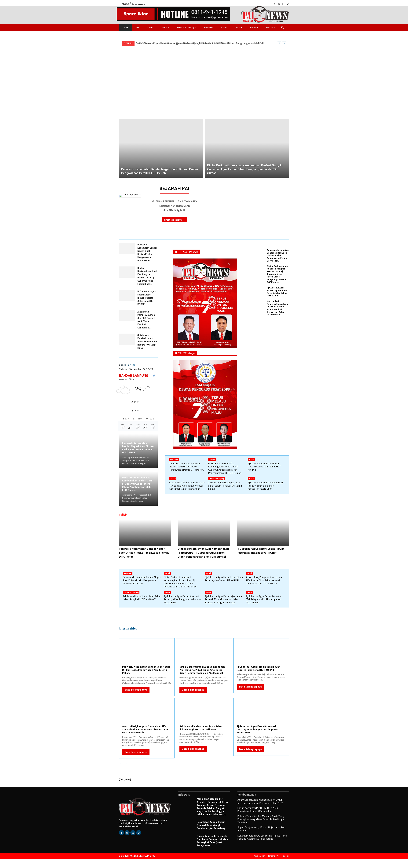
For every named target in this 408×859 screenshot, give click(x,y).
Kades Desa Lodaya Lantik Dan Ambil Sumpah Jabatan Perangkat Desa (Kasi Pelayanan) (212, 841)
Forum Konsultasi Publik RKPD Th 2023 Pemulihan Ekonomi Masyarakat (257, 810)
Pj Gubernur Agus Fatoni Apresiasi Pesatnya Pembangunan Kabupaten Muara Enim (265, 485)
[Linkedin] (283, 3)
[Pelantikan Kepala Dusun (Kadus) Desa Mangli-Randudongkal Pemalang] (186, 825)
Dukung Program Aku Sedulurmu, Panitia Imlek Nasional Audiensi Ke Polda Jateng (262, 837)
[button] (282, 27)
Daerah (212, 460)
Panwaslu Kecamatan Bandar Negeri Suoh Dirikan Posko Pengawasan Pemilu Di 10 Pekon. (138, 448)
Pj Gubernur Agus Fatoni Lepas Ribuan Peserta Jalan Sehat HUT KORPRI (179, 43)
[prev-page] (121, 764)
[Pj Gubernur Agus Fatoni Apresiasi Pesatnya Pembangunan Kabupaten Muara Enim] (261, 713)
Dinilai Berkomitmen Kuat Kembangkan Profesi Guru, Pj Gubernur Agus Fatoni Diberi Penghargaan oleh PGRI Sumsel (137, 483)
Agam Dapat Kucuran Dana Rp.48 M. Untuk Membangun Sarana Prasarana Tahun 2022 (260, 801)
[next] (284, 43)
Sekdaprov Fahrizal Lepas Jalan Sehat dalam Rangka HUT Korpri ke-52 (147, 341)
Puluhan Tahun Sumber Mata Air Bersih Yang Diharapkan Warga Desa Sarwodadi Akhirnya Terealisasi (260, 819)
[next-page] (126, 764)
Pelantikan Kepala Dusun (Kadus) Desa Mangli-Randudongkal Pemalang (211, 825)
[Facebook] (274, 3)
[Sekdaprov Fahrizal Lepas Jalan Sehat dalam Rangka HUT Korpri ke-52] (127, 339)
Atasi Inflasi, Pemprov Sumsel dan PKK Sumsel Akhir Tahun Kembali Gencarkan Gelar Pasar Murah (277, 308)
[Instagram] (278, 3)
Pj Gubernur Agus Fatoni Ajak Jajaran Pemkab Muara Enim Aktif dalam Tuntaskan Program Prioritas (224, 599)
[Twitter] (287, 3)
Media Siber (259, 856)
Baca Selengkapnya (136, 689)
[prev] (279, 43)
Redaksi (285, 856)
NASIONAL (174, 460)
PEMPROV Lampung (216, 479)
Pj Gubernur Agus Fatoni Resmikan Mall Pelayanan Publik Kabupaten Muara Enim (264, 599)
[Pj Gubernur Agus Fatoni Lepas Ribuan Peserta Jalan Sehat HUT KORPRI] (127, 295)
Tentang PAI (273, 856)
